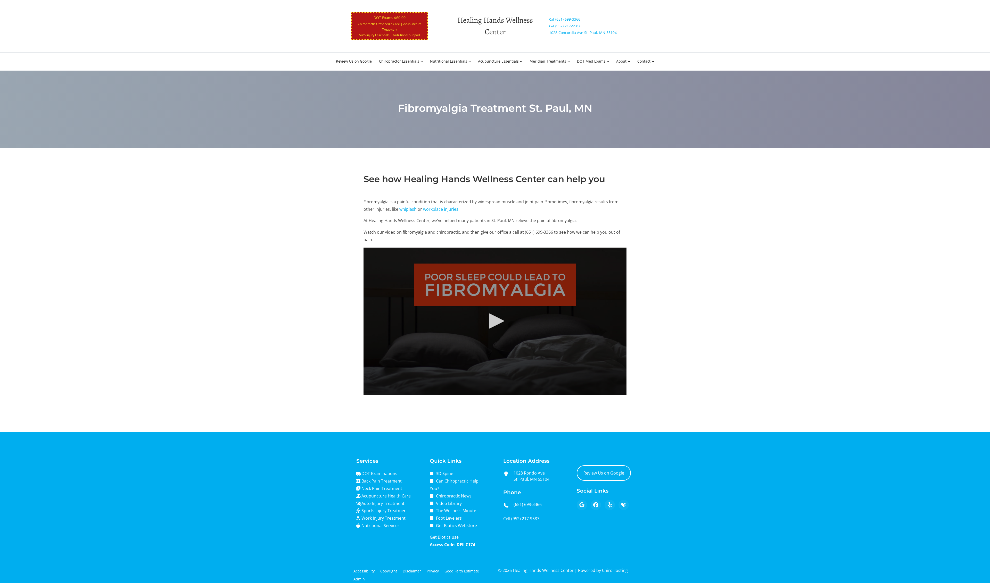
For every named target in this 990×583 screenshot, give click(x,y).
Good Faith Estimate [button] (461, 571)
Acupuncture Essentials (498, 61)
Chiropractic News (454, 496)
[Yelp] (610, 505)
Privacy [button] (433, 571)
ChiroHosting (615, 570)
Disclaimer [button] (412, 571)
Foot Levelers (449, 518)
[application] (495, 321)
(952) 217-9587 (525, 518)
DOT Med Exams (591, 61)
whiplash (408, 209)
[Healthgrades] (623, 505)
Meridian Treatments (548, 61)
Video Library (449, 503)
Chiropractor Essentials (399, 61)
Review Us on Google (354, 61)
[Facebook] (596, 505)
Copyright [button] (388, 571)
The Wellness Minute (456, 510)
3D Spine (444, 473)
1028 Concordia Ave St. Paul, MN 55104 (583, 32)
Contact (643, 61)
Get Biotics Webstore (456, 525)
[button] (495, 321)
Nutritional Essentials (448, 61)
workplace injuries (440, 209)
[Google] (582, 505)
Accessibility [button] (364, 571)
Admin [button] (359, 579)
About (621, 61)
